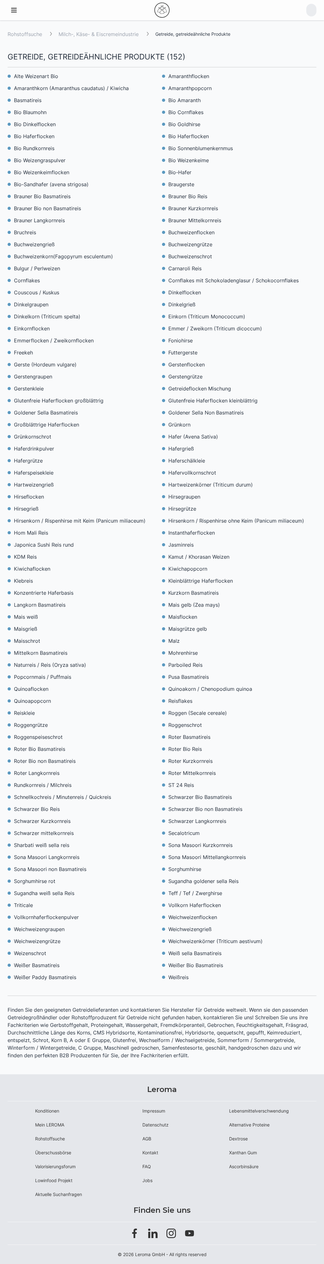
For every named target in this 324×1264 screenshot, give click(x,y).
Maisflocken (182, 617)
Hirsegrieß (26, 509)
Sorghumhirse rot (34, 881)
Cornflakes (27, 280)
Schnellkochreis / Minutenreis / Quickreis (62, 797)
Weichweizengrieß (190, 929)
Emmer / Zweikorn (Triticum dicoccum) (215, 328)
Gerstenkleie (29, 388)
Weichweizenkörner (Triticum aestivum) (215, 941)
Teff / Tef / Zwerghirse (195, 893)
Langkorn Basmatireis (39, 605)
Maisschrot (27, 641)
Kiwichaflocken (32, 569)
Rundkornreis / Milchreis (43, 785)
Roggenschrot (185, 725)
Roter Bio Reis (185, 749)
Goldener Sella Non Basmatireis (206, 412)
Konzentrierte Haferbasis (43, 593)
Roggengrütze (31, 725)
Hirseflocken (29, 497)
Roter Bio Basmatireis (39, 749)
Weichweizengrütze (37, 941)
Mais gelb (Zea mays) (194, 605)
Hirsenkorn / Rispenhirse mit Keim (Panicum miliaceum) (80, 521)
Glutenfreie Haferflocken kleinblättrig (213, 400)
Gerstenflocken (186, 364)
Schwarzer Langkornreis (197, 821)
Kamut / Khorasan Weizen (198, 557)
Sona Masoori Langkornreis (46, 857)
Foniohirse (180, 340)
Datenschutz (155, 1124)
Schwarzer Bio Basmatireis (200, 797)
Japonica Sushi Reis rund (44, 545)
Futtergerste (182, 352)
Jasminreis (181, 545)
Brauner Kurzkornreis (193, 208)
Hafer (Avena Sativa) (193, 436)
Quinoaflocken (31, 689)
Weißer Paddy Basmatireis (45, 977)
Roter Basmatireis (189, 737)
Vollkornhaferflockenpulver (46, 917)
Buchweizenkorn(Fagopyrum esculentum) (63, 256)
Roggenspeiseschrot (38, 737)
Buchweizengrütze (190, 244)
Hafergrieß (181, 448)
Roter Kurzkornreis (190, 761)
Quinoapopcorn (32, 701)
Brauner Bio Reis (187, 196)
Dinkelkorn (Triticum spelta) (47, 316)
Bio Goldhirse (184, 124)
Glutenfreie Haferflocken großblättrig (58, 400)
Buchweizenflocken (191, 232)
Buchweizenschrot (190, 256)
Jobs (147, 1180)
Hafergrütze (28, 460)
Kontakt (150, 1152)
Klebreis (23, 581)
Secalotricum (184, 833)
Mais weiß (26, 617)
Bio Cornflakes (185, 112)
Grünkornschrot (32, 436)
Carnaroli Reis (185, 268)
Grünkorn (179, 424)
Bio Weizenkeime (188, 160)
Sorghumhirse (184, 869)
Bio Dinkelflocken (35, 124)
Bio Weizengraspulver (39, 160)
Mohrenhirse (183, 653)
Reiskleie (24, 713)
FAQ (146, 1166)
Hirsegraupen (184, 497)
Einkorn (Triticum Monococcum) (206, 316)
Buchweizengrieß (34, 244)
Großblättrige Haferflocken (46, 424)
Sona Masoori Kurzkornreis (200, 845)
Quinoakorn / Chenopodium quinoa (210, 689)
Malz (174, 641)
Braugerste (181, 184)
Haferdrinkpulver (34, 448)
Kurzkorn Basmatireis (193, 593)
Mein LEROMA (49, 1124)
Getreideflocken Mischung (199, 388)
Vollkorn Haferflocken (194, 905)
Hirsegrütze (182, 509)
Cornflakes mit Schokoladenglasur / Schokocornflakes (233, 280)
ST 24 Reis (181, 785)
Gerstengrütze (185, 376)
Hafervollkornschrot (192, 472)
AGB (146, 1138)
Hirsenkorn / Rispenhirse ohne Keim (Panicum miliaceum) (236, 521)
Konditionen (47, 1111)
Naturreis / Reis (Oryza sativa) (50, 665)
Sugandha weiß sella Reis (44, 893)
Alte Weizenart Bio (36, 76)
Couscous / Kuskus (36, 292)
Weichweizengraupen (39, 929)
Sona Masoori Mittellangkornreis (207, 857)
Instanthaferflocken (191, 533)
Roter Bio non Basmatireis (45, 761)
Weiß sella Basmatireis (194, 953)
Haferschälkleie (186, 460)
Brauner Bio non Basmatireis (47, 208)
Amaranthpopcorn (190, 88)
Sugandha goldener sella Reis (203, 881)
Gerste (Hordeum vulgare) (45, 364)
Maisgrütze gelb (187, 629)
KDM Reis (25, 557)
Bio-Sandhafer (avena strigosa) (51, 184)
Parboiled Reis (185, 665)
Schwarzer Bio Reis (37, 809)
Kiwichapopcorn (187, 569)
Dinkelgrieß (182, 304)
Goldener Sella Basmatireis (46, 412)
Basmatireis (27, 100)
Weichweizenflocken (192, 917)
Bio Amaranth (184, 100)
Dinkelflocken (184, 292)
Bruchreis (25, 232)
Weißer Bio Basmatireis (195, 965)
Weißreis (178, 977)
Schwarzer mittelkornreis (44, 833)
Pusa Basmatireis (188, 677)
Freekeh (23, 352)
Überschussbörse (53, 1152)
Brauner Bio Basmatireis (42, 196)
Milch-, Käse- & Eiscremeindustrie (99, 34)
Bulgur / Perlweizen (37, 268)
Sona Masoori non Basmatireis (50, 869)
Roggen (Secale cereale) (197, 713)
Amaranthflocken (188, 76)
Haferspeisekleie (33, 472)
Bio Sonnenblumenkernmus (200, 148)
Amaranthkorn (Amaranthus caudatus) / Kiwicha (71, 88)
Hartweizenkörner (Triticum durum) (210, 485)
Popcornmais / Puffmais (42, 677)
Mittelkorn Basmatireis (40, 653)
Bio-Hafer (179, 172)
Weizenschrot (30, 953)
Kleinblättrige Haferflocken (200, 581)
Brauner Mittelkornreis (194, 220)
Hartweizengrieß (34, 485)
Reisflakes (180, 701)
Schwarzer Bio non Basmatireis (205, 809)
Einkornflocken (32, 328)
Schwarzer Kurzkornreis (42, 821)
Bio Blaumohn (30, 112)
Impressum (153, 1111)
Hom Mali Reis (31, 533)
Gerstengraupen (33, 376)
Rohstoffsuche (25, 34)
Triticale (23, 905)
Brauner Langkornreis (39, 220)
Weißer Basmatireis (36, 965)
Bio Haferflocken (34, 136)
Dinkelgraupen (31, 304)
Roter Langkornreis (36, 773)
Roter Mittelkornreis (192, 773)
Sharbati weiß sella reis (41, 845)
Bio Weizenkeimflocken (41, 172)
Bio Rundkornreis (34, 148)
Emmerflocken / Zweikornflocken (54, 340)
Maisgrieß (25, 629)
